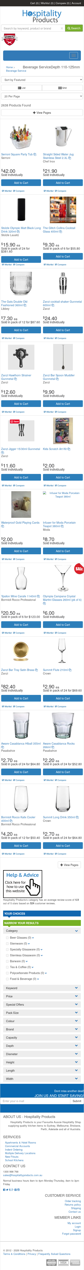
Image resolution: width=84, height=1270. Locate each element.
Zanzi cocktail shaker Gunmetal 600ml (62, 303)
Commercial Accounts (17, 1146)
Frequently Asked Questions (54, 1254)
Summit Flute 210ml (56, 670)
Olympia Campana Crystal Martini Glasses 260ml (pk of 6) (62, 598)
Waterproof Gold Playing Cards (20, 522)
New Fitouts (12, 1156)
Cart (34, 3)
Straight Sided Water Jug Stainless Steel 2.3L (58, 156)
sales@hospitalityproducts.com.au (22, 1175)
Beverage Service (16, 70)
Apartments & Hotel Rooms (20, 1142)
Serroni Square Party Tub (17, 154)
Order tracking (73, 1201)
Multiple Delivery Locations (20, 1153)
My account (74, 1223)
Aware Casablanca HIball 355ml (21, 743)
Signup (77, 1230)
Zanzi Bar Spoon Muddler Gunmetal (59, 377)
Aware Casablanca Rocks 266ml (59, 745)
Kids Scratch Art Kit (55, 449)
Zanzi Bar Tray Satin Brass (18, 670)
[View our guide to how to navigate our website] (22, 883)
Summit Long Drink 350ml (59, 817)
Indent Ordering (13, 1149)
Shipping (76, 1208)
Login (78, 1226)
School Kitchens (14, 1160)
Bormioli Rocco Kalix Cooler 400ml (18, 819)
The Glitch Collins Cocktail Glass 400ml (59, 229)
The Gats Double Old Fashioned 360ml (14, 303)
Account (76, 3)
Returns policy (73, 1204)
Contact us (75, 1211)
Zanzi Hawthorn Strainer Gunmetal (16, 377)
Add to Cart (21, 183)
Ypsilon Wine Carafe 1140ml (19, 596)
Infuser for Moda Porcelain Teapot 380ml (59, 524)
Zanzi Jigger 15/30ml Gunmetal (20, 449)
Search (75, 28)
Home (9, 67)
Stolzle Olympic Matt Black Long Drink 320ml (21, 229)
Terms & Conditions (14, 1254)
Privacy (32, 1254)
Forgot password (71, 1233)
